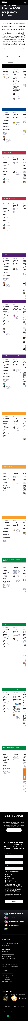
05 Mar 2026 (17, 61)
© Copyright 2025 (7, 1006)
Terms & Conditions (8, 1009)
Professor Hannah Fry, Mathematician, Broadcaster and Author (18, 95)
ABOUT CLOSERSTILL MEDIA (8, 958)
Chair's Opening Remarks (15, 420)
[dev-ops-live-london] (6, 918)
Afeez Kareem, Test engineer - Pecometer (18, 212)
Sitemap (22, 1006)
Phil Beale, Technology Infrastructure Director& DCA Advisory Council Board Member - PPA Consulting (18, 578)
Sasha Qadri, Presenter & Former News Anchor (8, 77)
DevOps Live (12, 917)
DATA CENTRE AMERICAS (7, 981)
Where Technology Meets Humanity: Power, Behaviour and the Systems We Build (16, 77)
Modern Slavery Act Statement (17, 1011)
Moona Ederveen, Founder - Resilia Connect (17, 316)
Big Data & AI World (14, 925)
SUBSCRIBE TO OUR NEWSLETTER (9, 964)
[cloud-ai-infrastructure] (6, 913)
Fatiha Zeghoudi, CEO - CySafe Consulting (18, 270)
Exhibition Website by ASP (15, 1015)
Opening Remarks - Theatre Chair (17, 116)
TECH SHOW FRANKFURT (7, 973)
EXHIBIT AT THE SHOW (7, 956)
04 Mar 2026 (10, 61)
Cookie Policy (6, 1011)
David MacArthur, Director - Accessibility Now (18, 173)
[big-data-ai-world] (6, 925)
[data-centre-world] (6, 929)
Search (8, 56)
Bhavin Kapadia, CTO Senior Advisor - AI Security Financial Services (18, 481)
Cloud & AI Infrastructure (16, 913)
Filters (20, 56)
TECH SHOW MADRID (6, 977)
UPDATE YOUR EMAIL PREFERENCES (10, 966)
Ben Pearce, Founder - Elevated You (18, 123)
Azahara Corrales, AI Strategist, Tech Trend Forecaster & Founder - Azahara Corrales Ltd (18, 532)
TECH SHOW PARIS (6, 979)
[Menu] (25, 2)
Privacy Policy (16, 1006)
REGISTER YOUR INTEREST (8, 954)
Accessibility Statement (19, 1009)
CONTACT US (5, 951)
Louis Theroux (18, 98)
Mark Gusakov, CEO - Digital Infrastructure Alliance (18, 639)
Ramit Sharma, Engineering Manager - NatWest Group (18, 371)
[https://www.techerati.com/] (7, 991)
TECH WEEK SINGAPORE (7, 975)
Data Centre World (14, 929)
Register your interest (14, 830)
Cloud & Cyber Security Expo (16, 921)
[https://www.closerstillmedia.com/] (22, 998)
